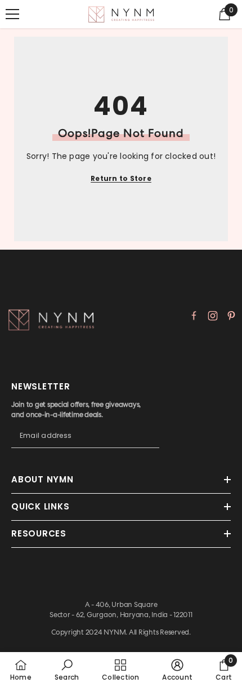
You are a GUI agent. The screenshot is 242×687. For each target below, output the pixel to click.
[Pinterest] (231, 316)
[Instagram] (213, 316)
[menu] (12, 14)
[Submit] (150, 446)
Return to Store (121, 178)
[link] (66, 669)
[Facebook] (194, 316)
